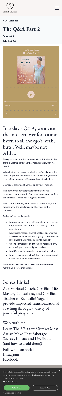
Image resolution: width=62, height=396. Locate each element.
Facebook (10, 359)
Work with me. (14, 322)
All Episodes (11, 20)
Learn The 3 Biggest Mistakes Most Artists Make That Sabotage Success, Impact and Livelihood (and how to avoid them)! (30, 336)
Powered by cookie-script (12, 393)
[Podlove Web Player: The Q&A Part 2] (31, 82)
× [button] (59, 371)
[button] (31, 381)
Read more (19, 378)
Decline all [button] (45, 388)
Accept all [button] (16, 388)
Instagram (11, 354)
